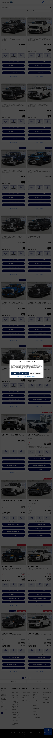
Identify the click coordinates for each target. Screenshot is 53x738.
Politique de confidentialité (30, 376)
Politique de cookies (21, 376)
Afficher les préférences (35, 373)
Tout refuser (24, 373)
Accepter (15, 373)
